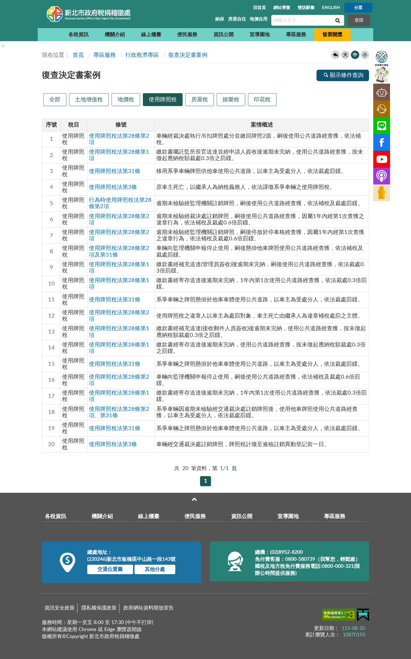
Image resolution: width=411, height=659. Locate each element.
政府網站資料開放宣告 (148, 608)
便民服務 (187, 34)
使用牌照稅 (163, 99)
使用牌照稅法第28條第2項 (119, 139)
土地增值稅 (89, 99)
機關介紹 (115, 34)
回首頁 (259, 8)
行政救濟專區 (142, 55)
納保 (219, 19)
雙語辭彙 (306, 8)
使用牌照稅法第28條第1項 (119, 155)
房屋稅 (199, 99)
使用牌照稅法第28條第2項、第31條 (119, 412)
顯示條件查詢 (346, 75)
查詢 (337, 20)
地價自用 (259, 19)
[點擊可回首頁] (89, 14)
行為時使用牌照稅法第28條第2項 (120, 203)
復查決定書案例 (187, 55)
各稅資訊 (78, 34)
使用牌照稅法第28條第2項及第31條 (119, 251)
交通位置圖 (110, 569)
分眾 (358, 8)
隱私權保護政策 (99, 608)
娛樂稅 (231, 99)
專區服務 (296, 34)
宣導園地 (260, 34)
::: (40, 4)
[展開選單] (194, 499)
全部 (54, 99)
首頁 (77, 55)
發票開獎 (332, 34)
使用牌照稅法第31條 (114, 171)
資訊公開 (224, 34)
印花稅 (262, 99)
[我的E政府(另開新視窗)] (363, 616)
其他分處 (155, 569)
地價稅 (125, 99)
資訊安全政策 (59, 608)
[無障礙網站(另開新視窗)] (339, 616)
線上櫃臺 (151, 34)
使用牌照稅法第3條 (113, 187)
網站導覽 (281, 8)
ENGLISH (331, 8)
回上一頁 (335, 55)
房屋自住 (237, 19)
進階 (359, 20)
